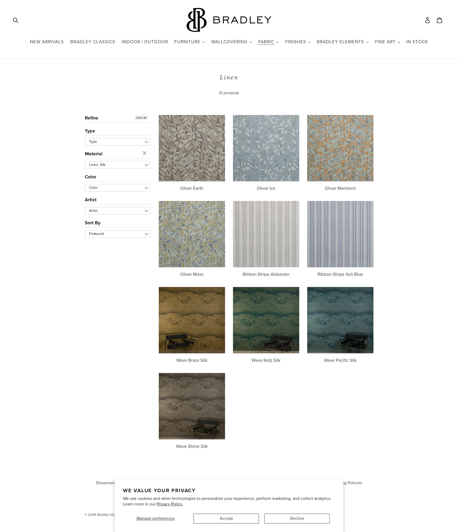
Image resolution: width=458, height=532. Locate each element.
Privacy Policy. (170, 504)
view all (141, 117)
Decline (297, 518)
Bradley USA (106, 515)
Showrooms (107, 483)
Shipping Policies (346, 483)
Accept (226, 518)
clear (145, 153)
